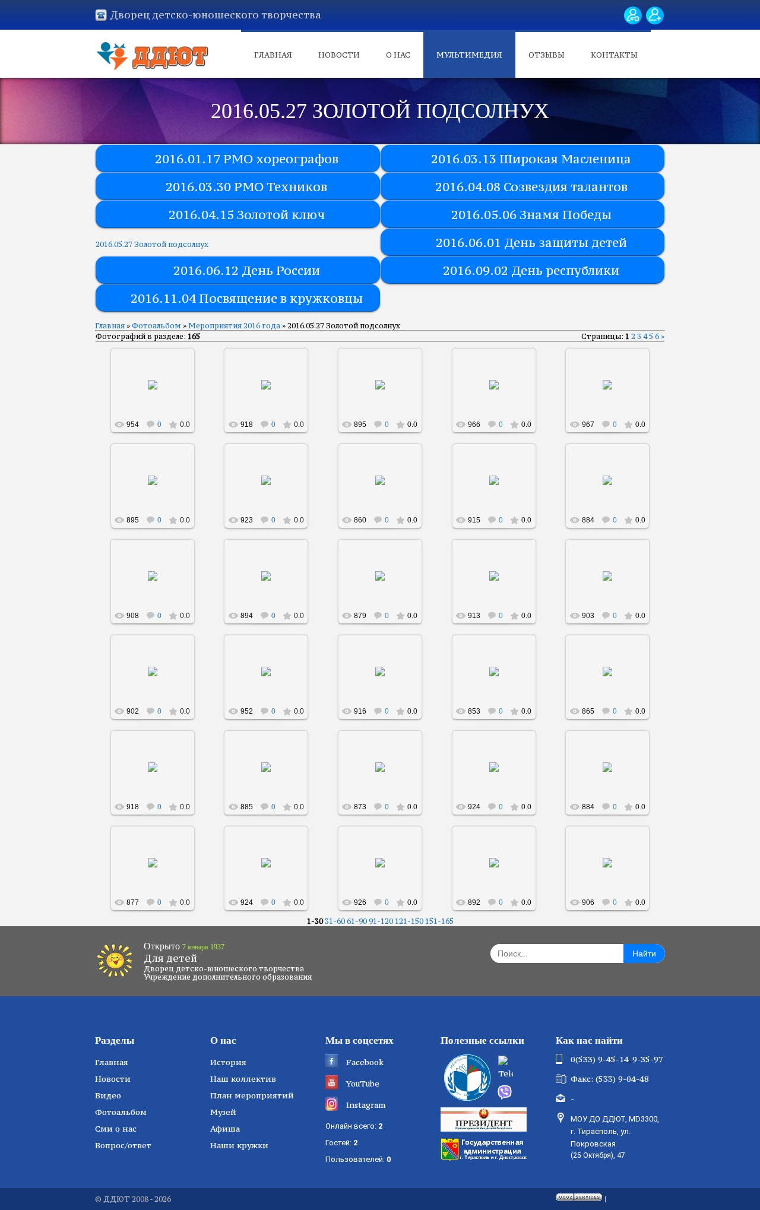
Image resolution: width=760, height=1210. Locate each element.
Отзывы (546, 54)
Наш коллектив (243, 1078)
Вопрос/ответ (123, 1145)
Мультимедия (469, 54)
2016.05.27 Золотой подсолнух (152, 244)
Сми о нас (116, 1128)
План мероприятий (252, 1095)
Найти (644, 953)
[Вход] (633, 15)
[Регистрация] (655, 15)
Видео (108, 1095)
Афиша (225, 1128)
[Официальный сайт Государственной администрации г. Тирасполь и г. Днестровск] (485, 1148)
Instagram (365, 1105)
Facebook (365, 1062)
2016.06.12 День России (246, 270)
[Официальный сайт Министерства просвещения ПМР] (466, 1077)
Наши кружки (239, 1145)
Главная (273, 54)
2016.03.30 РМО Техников (246, 187)
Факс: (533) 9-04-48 (610, 1078)
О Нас (398, 54)
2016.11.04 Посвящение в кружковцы (247, 298)
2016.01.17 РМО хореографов (246, 159)
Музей (223, 1112)
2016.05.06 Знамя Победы (531, 215)
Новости (339, 54)
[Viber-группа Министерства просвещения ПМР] (522, 1092)
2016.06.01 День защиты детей (531, 243)
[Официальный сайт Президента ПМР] (485, 1118)
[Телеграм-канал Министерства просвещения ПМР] (523, 1069)
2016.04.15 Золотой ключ (247, 215)
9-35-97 (647, 1059)
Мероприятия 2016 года (234, 325)
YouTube (362, 1083)
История (228, 1062)
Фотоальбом (156, 325)
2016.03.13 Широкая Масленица (531, 159)
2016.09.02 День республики (531, 270)
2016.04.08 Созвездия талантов (531, 187)
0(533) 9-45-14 (600, 1059)
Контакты (614, 54)
